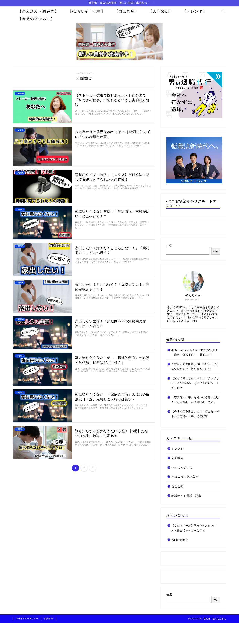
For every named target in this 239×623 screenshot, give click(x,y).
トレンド (177, 448)
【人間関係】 (160, 11)
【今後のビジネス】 (36, 18)
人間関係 (177, 458)
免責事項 (48, 618)
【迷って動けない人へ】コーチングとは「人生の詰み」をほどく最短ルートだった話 (195, 383)
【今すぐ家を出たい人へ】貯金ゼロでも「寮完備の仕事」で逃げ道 (195, 414)
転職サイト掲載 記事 (186, 495)
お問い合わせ (179, 539)
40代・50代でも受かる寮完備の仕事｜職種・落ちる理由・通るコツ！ (194, 352)
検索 (169, 245)
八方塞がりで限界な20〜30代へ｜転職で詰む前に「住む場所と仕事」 (194, 366)
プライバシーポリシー (27, 618)
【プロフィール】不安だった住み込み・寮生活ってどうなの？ (193, 528)
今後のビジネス (181, 467)
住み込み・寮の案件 (184, 476)
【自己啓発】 (126, 11)
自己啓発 (177, 486)
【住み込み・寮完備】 (38, 11)
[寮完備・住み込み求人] (119, 59)
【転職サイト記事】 (86, 11)
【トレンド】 (194, 11)
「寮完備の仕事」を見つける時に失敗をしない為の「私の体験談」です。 (195, 400)
